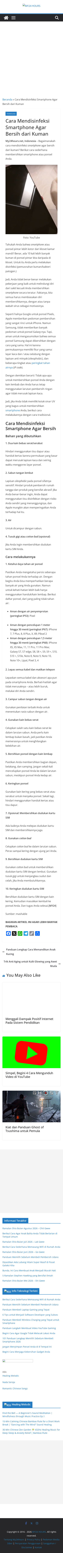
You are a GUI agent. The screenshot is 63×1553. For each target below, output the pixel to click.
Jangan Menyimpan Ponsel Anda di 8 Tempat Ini (27, 1346)
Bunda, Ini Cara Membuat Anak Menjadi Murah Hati (29, 1270)
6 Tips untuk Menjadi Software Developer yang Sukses (30, 1314)
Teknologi (11, 114)
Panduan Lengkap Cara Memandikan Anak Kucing (31, 952)
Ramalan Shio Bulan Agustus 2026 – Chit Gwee (26, 1228)
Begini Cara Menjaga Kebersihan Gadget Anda (26, 1351)
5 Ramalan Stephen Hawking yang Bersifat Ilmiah (27, 1275)
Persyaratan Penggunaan (28, 1543)
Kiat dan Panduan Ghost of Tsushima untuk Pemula (25, 1129)
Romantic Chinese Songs (15, 1388)
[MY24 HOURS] (6, 17)
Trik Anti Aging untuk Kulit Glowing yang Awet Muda (30, 964)
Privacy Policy (33, 1539)
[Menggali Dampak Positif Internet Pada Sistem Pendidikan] (31, 984)
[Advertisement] (31, 55)
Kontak (38, 1547)
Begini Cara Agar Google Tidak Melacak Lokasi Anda (28, 1333)
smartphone (13, 410)
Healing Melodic (10, 1375)
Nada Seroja (8, 1382)
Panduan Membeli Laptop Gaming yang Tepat (25, 1309)
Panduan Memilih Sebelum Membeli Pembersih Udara (30, 1257)
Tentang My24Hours (14, 1539)
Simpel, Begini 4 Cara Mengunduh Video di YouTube (29, 1075)
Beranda (7, 99)
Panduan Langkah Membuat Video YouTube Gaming (29, 1328)
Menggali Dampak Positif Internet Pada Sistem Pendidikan (29, 1021)
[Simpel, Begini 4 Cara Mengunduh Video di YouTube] (31, 1038)
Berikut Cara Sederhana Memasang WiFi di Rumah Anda (31, 1246)
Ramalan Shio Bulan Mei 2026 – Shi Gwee (23, 1280)
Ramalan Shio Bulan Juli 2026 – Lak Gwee (23, 1241)
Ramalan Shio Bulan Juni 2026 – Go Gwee (23, 1251)
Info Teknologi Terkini (25, 1291)
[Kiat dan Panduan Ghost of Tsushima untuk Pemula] (31, 1093)
